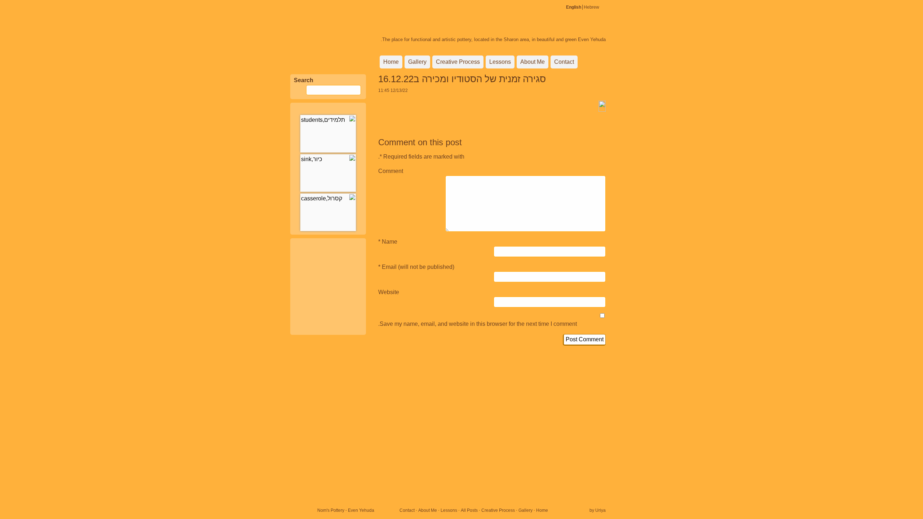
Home (391, 62)
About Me (532, 62)
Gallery (417, 62)
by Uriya (597, 510)
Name (389, 242)
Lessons (500, 62)
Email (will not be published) (418, 267)
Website (388, 292)
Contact (564, 62)
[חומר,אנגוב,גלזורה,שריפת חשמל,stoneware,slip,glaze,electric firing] (328, 133)
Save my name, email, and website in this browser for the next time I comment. (477, 324)
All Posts (469, 510)
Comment (390, 171)
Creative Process (458, 62)
